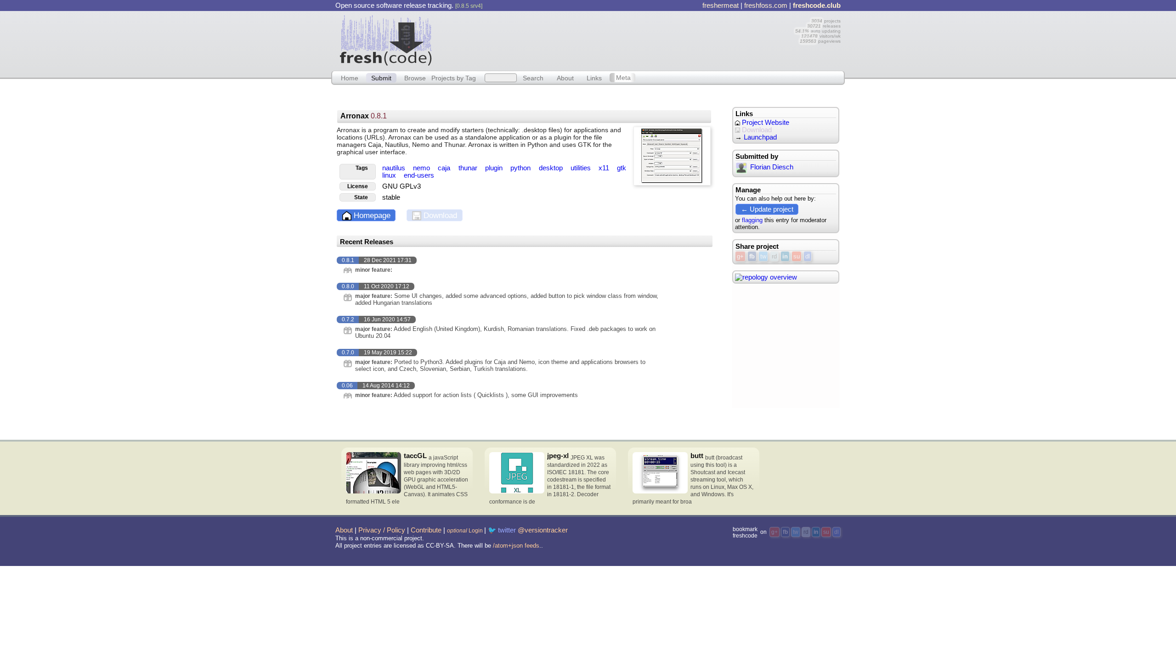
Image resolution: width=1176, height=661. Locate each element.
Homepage (370, 215)
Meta (623, 77)
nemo (422, 168)
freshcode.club (817, 5)
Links (594, 77)
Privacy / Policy (381, 530)
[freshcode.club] (385, 40)
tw (763, 256)
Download (439, 215)
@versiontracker (543, 530)
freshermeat (720, 5)
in (785, 256)
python (521, 168)
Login (465, 530)
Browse (415, 77)
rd (774, 256)
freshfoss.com (765, 5)
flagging (752, 220)
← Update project (767, 209)
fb (752, 256)
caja (445, 168)
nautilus (394, 168)
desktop (552, 168)
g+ (740, 256)
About (565, 77)
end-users (419, 175)
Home (349, 77)
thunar (468, 168)
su (796, 256)
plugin (494, 168)
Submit (381, 77)
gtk (621, 168)
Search (533, 77)
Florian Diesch (771, 167)
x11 (605, 168)
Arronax (363, 116)
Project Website (764, 122)
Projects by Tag (453, 77)
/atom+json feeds (516, 545)
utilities (582, 168)
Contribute (426, 530)
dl (807, 256)
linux (390, 175)
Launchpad (760, 137)
